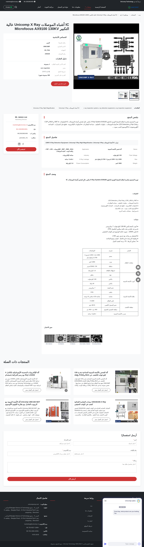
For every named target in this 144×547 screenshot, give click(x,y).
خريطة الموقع (88, 526)
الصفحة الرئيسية (100, 7)
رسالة (134, 460)
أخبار (39, 7)
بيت (139, 15)
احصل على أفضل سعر (101, 390)
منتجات (88, 7)
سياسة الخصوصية (87, 531)
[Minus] (105, 501)
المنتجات (133, 15)
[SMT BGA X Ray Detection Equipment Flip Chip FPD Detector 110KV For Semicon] (106, 56)
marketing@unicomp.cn (12, 1)
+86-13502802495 (22, 129)
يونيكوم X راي (124, 15)
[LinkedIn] (19, 144)
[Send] (105, 544)
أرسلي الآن (72, 479)
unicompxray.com (33, 504)
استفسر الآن (21, 149)
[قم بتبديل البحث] (16, 7)
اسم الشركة (67, 440)
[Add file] (139, 544)
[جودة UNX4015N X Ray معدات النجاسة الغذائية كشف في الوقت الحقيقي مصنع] (126, 411)
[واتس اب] (138, 279)
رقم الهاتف (133, 450)
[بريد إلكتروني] (138, 267)
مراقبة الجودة (49, 7)
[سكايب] (138, 273)
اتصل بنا (90, 521)
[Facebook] (23, 144)
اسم (135, 440)
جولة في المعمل (63, 7)
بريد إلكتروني (66, 450)
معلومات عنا (76, 7)
